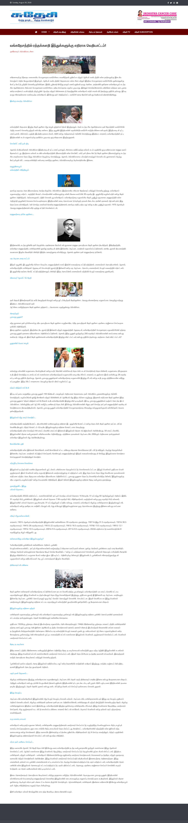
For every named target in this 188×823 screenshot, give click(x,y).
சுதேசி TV (126, 32)
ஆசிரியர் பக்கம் (112, 32)
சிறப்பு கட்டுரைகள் (95, 32)
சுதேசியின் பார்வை (77, 32)
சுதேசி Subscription (144, 32)
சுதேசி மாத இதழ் (59, 32)
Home (44, 32)
